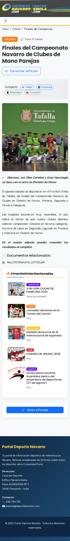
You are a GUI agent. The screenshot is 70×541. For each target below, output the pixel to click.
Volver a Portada (37, 410)
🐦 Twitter (27, 87)
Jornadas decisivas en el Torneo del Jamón (42, 312)
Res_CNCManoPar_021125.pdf (25, 262)
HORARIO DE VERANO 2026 (43, 354)
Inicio (5, 29)
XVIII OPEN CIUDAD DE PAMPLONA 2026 (40, 290)
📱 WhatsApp (13, 92)
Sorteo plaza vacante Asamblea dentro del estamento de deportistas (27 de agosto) (44, 378)
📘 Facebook (45, 87)
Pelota (16, 29)
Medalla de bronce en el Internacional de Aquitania (44, 333)
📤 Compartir (33, 92)
